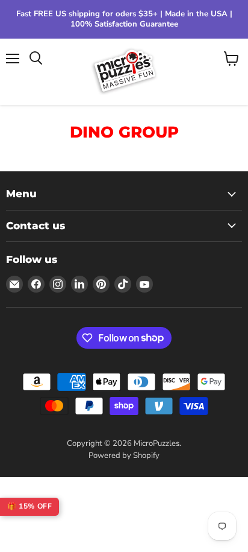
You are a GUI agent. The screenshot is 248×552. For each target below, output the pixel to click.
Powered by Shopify (124, 455)
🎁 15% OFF (29, 506)
